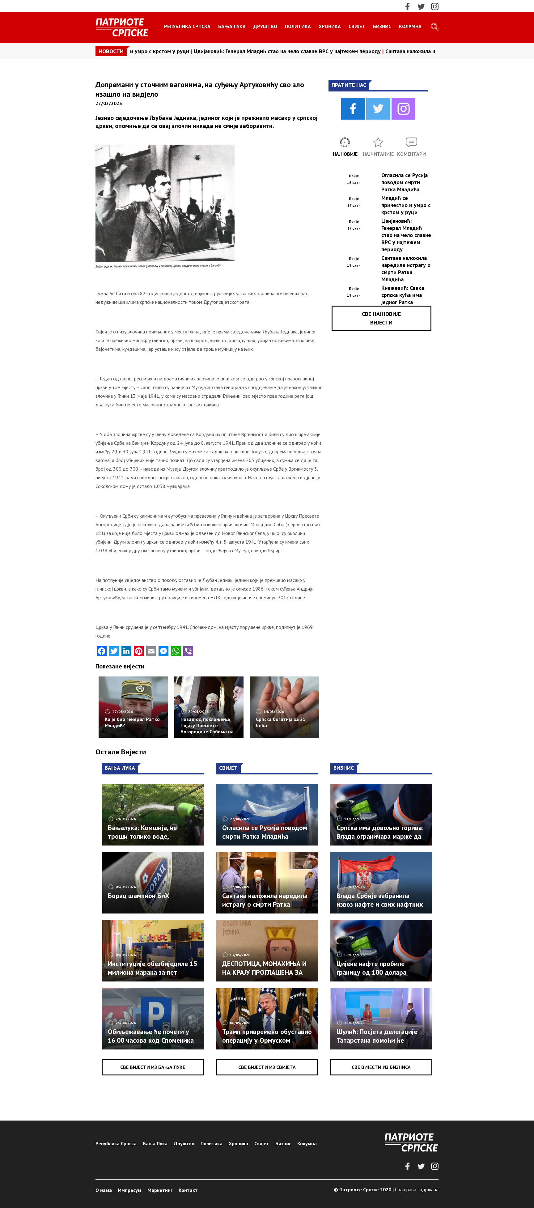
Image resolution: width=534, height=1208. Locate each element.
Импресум (129, 1190)
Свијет (357, 26)
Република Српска (187, 26)
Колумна (410, 26)
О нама (103, 1190)
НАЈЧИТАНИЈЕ (378, 154)
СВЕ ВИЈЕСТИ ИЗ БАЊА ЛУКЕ (152, 1067)
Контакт (188, 1190)
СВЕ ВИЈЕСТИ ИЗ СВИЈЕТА (267, 1067)
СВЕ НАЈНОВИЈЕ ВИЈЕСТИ (381, 318)
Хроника (330, 26)
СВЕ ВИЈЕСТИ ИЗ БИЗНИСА (381, 1067)
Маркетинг (159, 1190)
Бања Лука (232, 26)
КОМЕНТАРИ (411, 154)
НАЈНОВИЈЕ (345, 154)
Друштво (265, 26)
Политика (298, 26)
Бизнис (382, 26)
